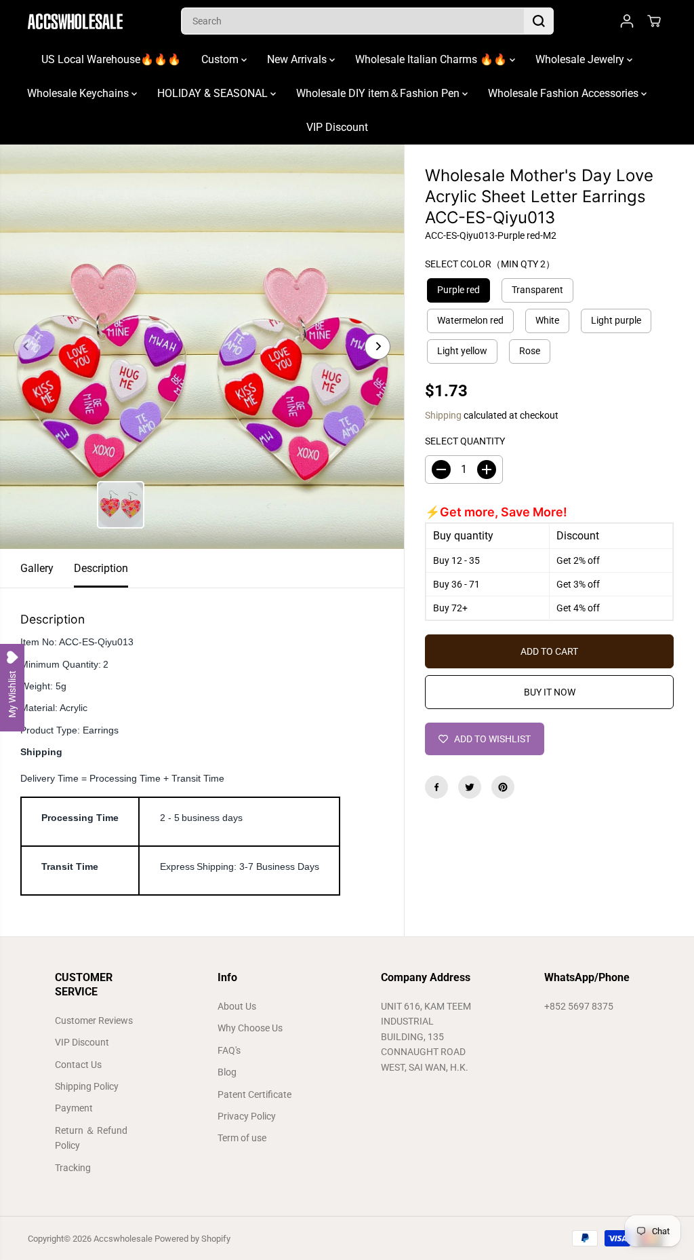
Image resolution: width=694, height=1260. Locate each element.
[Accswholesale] (75, 21)
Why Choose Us (250, 1028)
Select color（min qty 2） (490, 264)
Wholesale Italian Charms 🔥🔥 (432, 59)
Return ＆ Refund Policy (91, 1138)
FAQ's (229, 1050)
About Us (237, 1006)
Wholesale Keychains (79, 93)
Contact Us (78, 1064)
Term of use (242, 1137)
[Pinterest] (502, 787)
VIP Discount (337, 127)
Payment (74, 1108)
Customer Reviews (94, 1020)
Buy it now (549, 692)
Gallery (37, 568)
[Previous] (26, 347)
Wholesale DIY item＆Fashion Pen (379, 93)
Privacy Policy (247, 1116)
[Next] (377, 347)
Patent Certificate (254, 1094)
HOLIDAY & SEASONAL (213, 93)
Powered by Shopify (192, 1239)
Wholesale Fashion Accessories (564, 93)
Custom (221, 59)
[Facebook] (436, 787)
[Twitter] (469, 787)
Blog (227, 1072)
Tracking (73, 1167)
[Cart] (654, 21)
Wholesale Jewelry (581, 59)
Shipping (443, 415)
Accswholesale (123, 1239)
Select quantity (465, 441)
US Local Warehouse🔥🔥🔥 (111, 59)
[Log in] (627, 21)
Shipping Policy (87, 1086)
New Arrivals (298, 59)
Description (101, 568)
